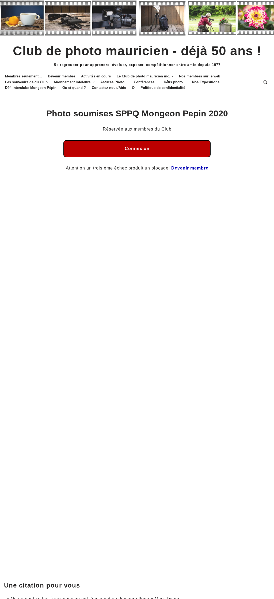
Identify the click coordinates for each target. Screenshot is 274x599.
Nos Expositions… (207, 82)
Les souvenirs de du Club (26, 82)
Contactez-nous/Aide (109, 88)
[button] (172, 76)
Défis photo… (175, 82)
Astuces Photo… (114, 82)
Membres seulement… (23, 76)
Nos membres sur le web (199, 76)
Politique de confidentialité (162, 88)
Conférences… (146, 82)
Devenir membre (61, 76)
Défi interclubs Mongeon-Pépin (30, 88)
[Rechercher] (265, 82)
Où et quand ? (74, 88)
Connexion (137, 148)
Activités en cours (96, 76)
